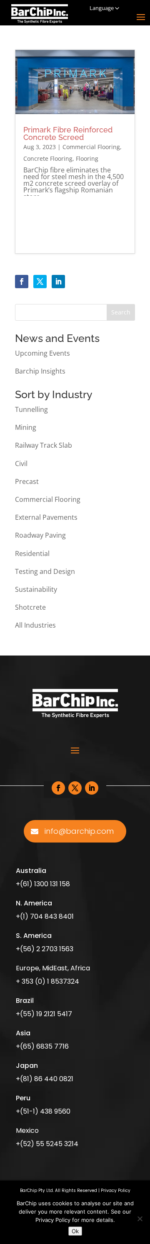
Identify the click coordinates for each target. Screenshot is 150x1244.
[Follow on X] (75, 788)
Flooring (87, 158)
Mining (25, 427)
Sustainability (36, 589)
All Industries (35, 625)
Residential (32, 553)
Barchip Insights (40, 371)
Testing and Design (45, 571)
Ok (75, 1231)
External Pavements (46, 517)
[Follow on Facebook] (58, 788)
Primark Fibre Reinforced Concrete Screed (67, 133)
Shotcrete (30, 607)
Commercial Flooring (91, 147)
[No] (139, 1218)
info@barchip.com (79, 831)
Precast (27, 481)
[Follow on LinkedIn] (91, 788)
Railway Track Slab (43, 445)
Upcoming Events (42, 353)
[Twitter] (40, 281)
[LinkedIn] (58, 281)
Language (102, 8)
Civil (21, 463)
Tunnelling (31, 409)
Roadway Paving (40, 535)
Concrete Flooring (47, 158)
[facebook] (21, 281)
